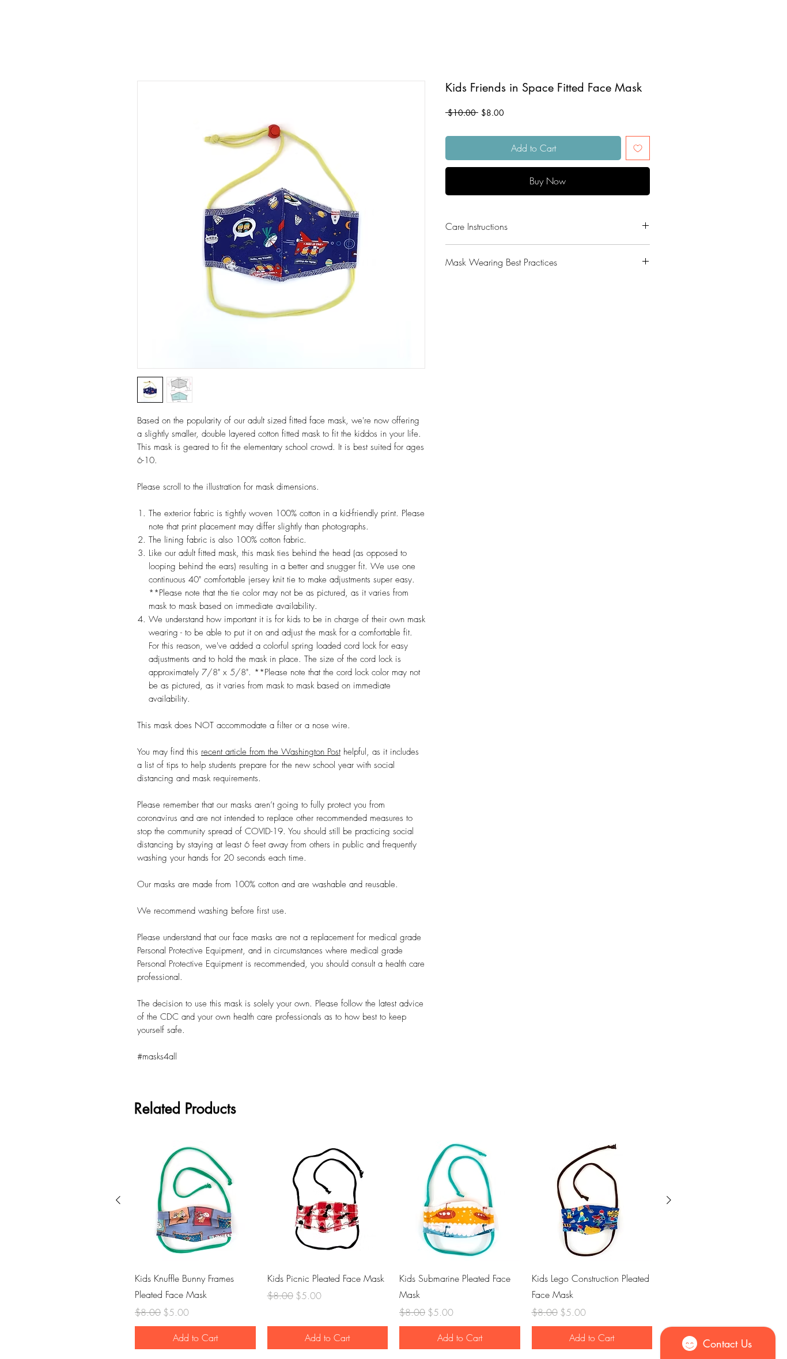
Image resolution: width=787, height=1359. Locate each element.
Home (148, 41)
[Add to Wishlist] (638, 150)
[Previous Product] (118, 1202)
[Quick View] (195, 1202)
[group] (393, 1247)
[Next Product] (669, 1202)
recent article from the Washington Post (270, 754)
